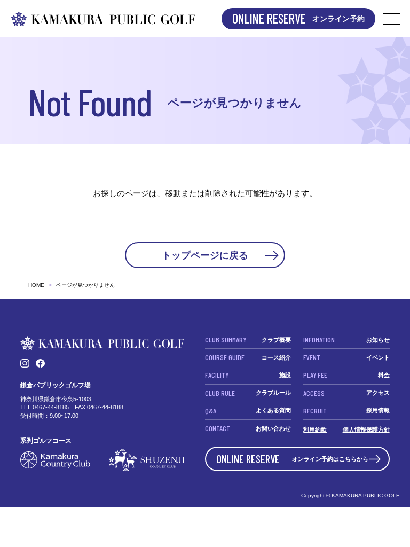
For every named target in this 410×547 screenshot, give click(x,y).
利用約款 (315, 429)
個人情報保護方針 (366, 429)
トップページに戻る (205, 255)
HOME (36, 285)
